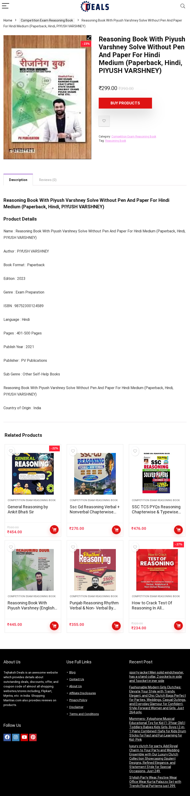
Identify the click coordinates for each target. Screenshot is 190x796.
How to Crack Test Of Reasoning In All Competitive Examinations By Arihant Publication (156, 610)
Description (18, 180)
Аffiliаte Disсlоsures (82, 693)
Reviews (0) (48, 180)
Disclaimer (76, 707)
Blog (72, 672)
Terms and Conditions (84, 714)
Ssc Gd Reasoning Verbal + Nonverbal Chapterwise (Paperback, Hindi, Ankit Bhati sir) (95, 514)
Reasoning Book (115, 140)
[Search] (182, 6)
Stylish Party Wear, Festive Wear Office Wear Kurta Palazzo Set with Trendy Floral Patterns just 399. (155, 782)
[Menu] (5, 6)
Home (7, 20)
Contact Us (76, 679)
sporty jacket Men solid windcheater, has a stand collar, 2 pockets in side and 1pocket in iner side (156, 677)
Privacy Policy (78, 700)
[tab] (18, 179)
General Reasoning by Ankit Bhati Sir (28, 509)
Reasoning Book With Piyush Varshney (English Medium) (31, 607)
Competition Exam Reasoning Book (47, 20)
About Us (75, 686)
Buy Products (125, 103)
